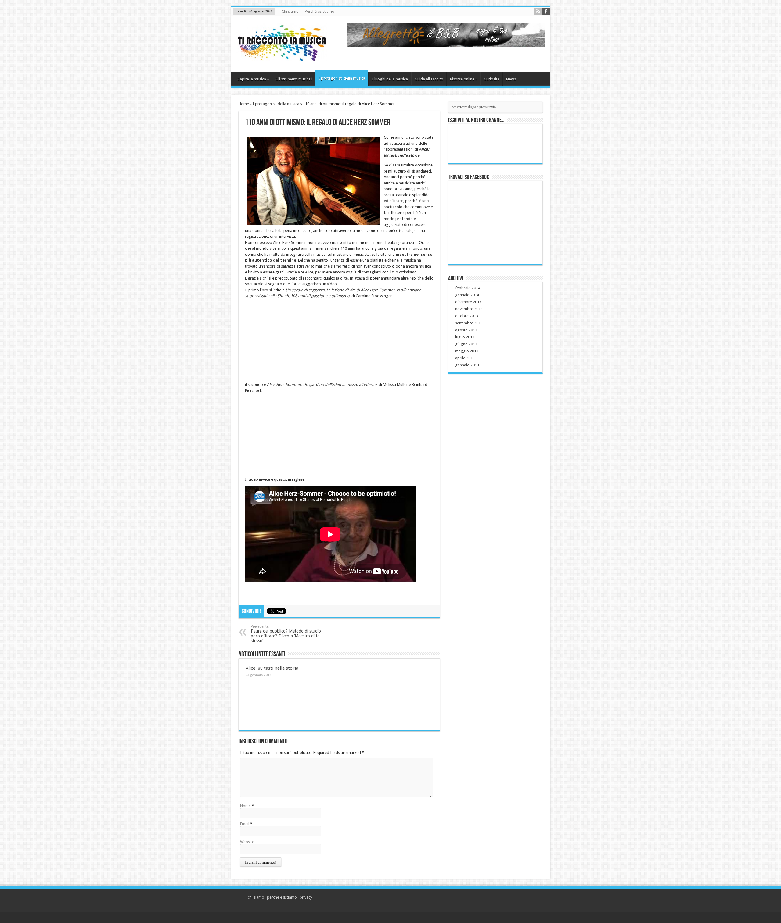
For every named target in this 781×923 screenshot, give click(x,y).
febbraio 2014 (467, 288)
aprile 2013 (465, 358)
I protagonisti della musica (342, 78)
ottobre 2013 (466, 316)
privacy (306, 897)
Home (244, 104)
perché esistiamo (282, 897)
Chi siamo (290, 11)
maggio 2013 (466, 351)
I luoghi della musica (390, 79)
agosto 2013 (466, 330)
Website (247, 841)
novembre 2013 (469, 309)
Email (244, 823)
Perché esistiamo (319, 11)
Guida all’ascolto (429, 79)
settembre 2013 (469, 323)
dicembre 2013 (468, 302)
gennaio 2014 (467, 295)
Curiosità (491, 79)
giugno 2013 (466, 344)
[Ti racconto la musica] (281, 56)
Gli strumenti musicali (293, 79)
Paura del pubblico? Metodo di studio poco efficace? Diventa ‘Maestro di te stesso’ (286, 634)
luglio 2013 (464, 337)
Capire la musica (253, 79)
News (511, 79)
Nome (245, 806)
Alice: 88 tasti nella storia (272, 668)
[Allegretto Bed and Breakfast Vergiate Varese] (446, 46)
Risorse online (463, 79)
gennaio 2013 (467, 365)
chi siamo (256, 897)
